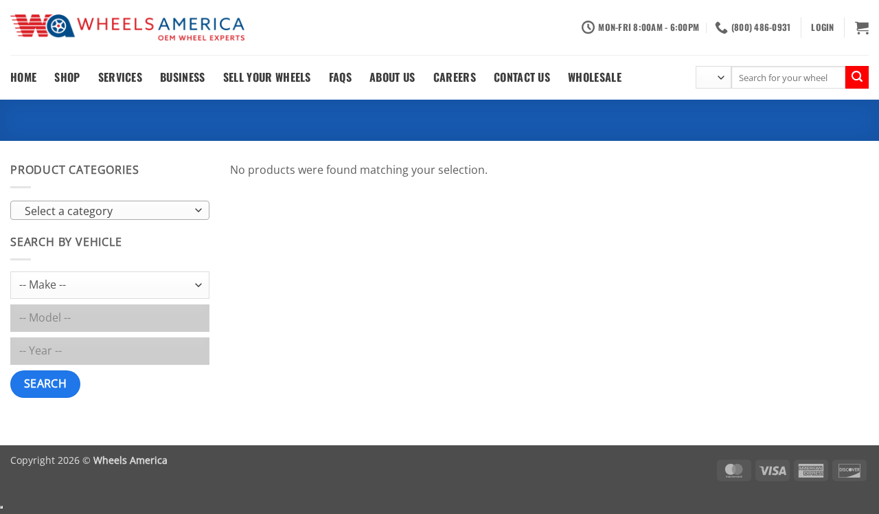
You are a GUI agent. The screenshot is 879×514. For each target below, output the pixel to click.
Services (120, 77)
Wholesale (594, 77)
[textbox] (106, 211)
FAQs (340, 77)
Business (182, 77)
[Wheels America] (127, 27)
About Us (392, 77)
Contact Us (522, 77)
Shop (67, 77)
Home (23, 77)
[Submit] (857, 77)
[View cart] (862, 27)
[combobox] (109, 210)
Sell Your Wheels (267, 77)
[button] (822, 27)
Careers (454, 77)
